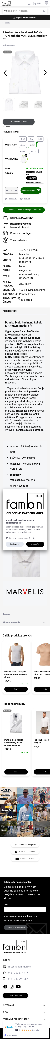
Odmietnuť (26, 532)
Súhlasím (35, 544)
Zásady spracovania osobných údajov (22, 538)
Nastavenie (14, 544)
